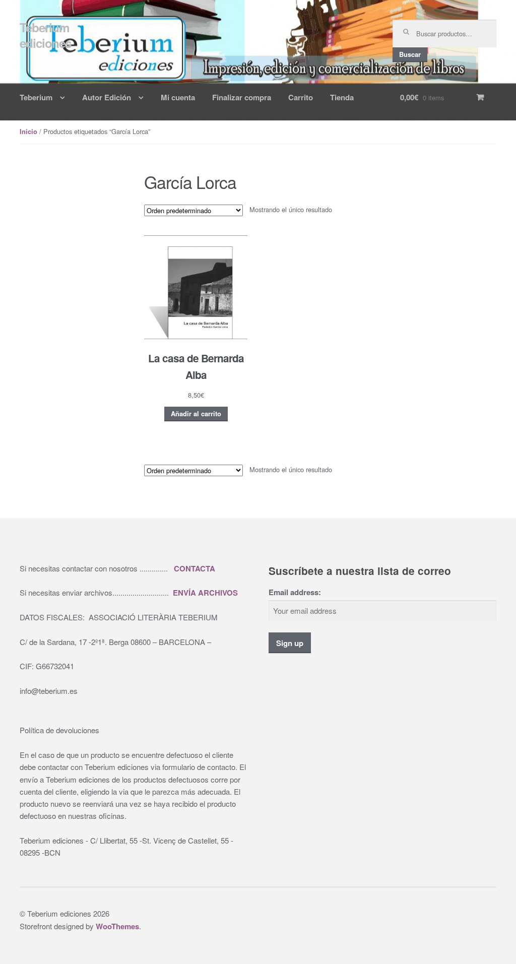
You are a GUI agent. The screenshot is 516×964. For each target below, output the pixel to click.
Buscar (410, 54)
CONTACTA (194, 568)
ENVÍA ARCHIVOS (205, 592)
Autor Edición (106, 97)
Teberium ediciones (45, 35)
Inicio (28, 131)
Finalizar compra (241, 97)
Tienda (342, 97)
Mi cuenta (178, 97)
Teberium (36, 97)
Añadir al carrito (196, 413)
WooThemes (117, 926)
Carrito (300, 97)
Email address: (295, 592)
